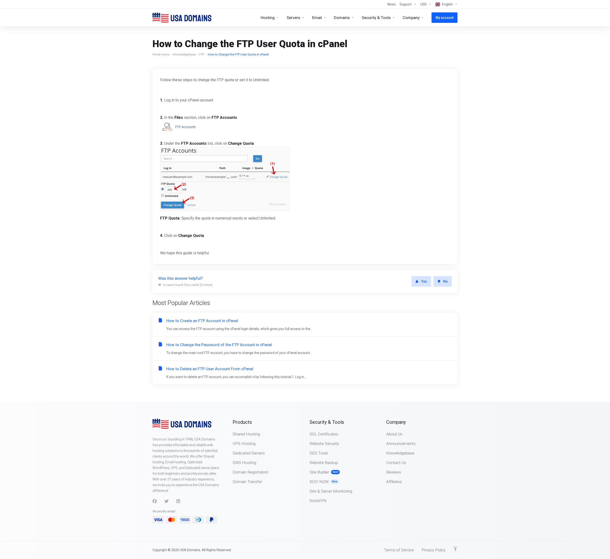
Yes (424, 281)
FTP (201, 54)
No (445, 281)
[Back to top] (455, 549)
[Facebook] (155, 501)
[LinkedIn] (178, 501)
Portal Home (160, 54)
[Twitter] (167, 501)
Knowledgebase (184, 54)
